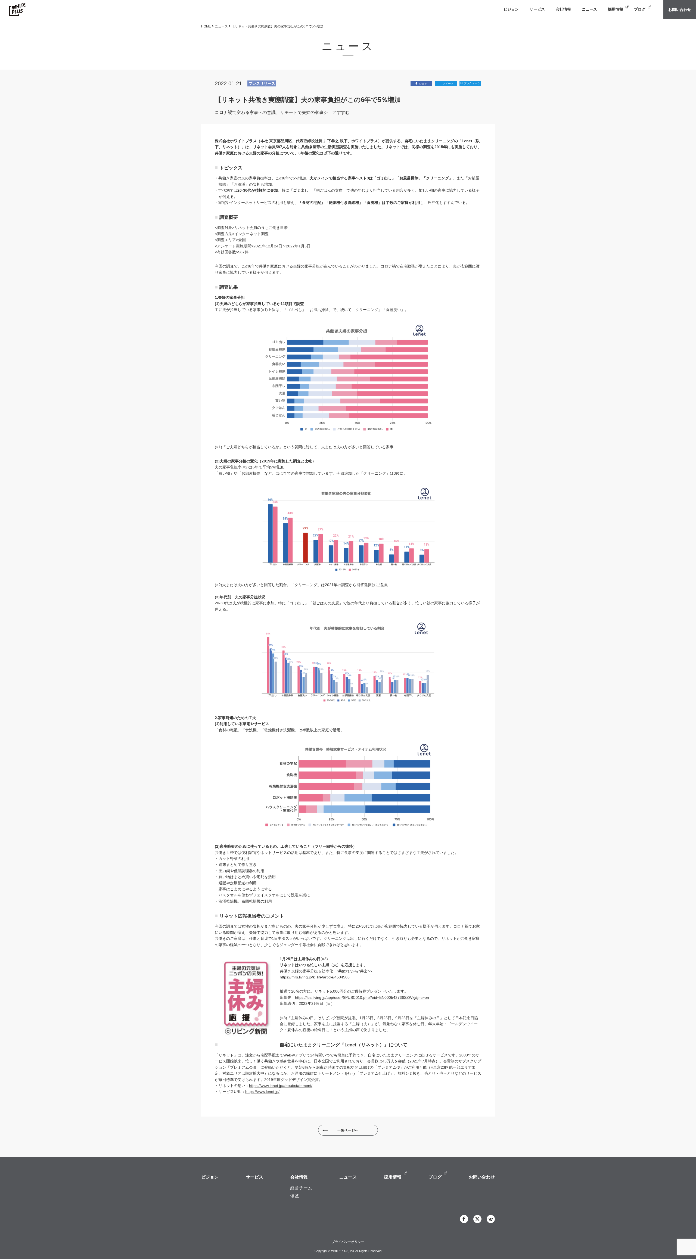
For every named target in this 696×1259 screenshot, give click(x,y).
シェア (423, 83)
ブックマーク (472, 83)
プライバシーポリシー (348, 1242)
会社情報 (299, 1177)
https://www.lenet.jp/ (262, 1091)
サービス (254, 1177)
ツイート (448, 83)
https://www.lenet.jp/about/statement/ (280, 1085)
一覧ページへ (348, 1130)
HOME (206, 26)
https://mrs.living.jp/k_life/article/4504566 (315, 977)
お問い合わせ (482, 1177)
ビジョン (210, 1177)
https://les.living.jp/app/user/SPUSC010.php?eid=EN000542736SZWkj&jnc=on (362, 997)
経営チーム (301, 1188)
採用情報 (392, 1177)
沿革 (294, 1196)
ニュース (221, 26)
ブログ (435, 1177)
